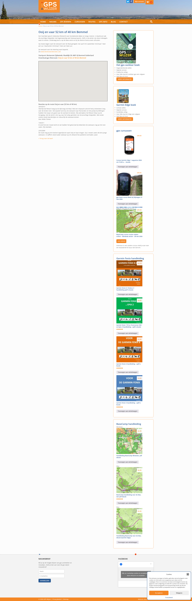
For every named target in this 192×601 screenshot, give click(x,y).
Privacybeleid (169, 597)
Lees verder (121, 241)
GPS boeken (65, 21)
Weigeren (179, 593)
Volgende (190, 15)
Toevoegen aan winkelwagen (127, 167)
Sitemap (65, 599)
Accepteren (159, 593)
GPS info (103, 21)
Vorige (1, 15)
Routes (91, 21)
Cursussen (80, 21)
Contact (123, 21)
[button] (188, 574)
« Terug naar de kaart (45, 138)
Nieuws (52, 21)
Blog (113, 21)
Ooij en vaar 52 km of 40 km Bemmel (72, 58)
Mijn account (139, 1)
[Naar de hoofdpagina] (49, 6)
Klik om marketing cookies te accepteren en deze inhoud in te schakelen (136, 574)
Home (43, 21)
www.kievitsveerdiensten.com (51, 52)
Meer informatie (125, 79)
